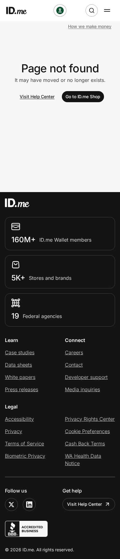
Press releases (21, 389)
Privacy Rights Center (90, 419)
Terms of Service (24, 443)
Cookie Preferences (87, 431)
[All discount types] (60, 10)
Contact (74, 365)
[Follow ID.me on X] (11, 504)
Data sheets (18, 365)
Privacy (13, 431)
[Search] (92, 10)
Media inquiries (82, 389)
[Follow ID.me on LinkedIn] (29, 504)
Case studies (19, 352)
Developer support (86, 377)
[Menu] (107, 10)
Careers (74, 352)
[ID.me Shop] (20, 10)
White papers (20, 377)
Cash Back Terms (85, 443)
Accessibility (19, 419)
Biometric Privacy (25, 456)
